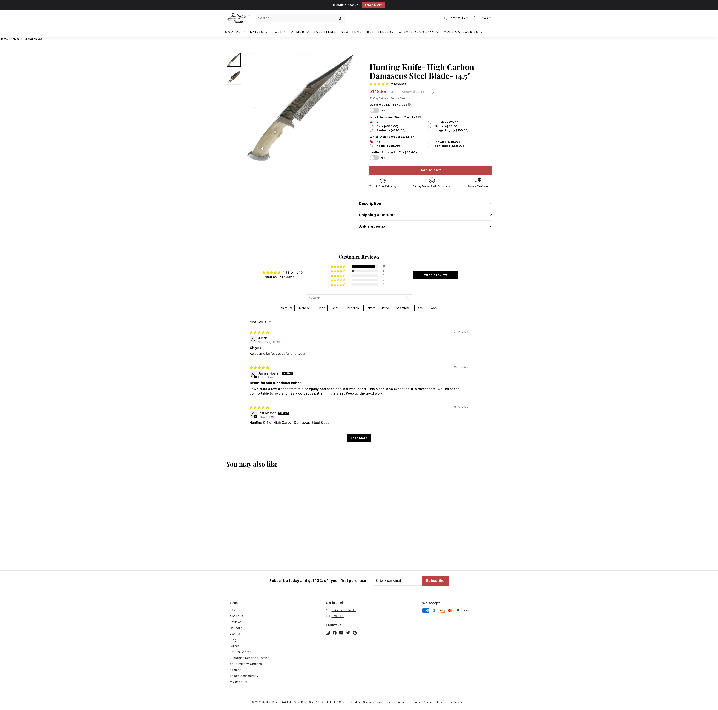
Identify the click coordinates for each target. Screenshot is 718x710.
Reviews (236, 622)
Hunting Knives (32, 38)
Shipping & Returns (377, 215)
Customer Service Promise (249, 658)
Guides (235, 646)
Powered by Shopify (449, 701)
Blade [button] (321, 307)
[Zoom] (300, 108)
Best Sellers (380, 31)
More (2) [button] (305, 307)
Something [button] (403, 307)
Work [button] (434, 307)
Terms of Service (422, 701)
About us (236, 616)
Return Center (240, 652)
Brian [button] (335, 307)
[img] (259, 332)
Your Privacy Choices (246, 664)
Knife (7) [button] (286, 307)
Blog (233, 640)
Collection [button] (352, 307)
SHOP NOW (373, 5)
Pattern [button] (370, 307)
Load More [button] (359, 438)
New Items (351, 31)
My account (238, 682)
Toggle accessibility (244, 676)
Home (4, 38)
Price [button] (385, 307)
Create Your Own (417, 31)
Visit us (235, 634)
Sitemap (236, 670)
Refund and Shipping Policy (365, 701)
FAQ (233, 610)
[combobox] (300, 18)
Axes (278, 31)
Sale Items (325, 31)
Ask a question (373, 226)
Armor (298, 31)
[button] (379, 84)
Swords (233, 31)
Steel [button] (420, 307)
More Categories (462, 31)
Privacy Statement (397, 701)
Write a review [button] (435, 275)
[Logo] (238, 18)
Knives (257, 31)
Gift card (236, 628)
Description (370, 203)
